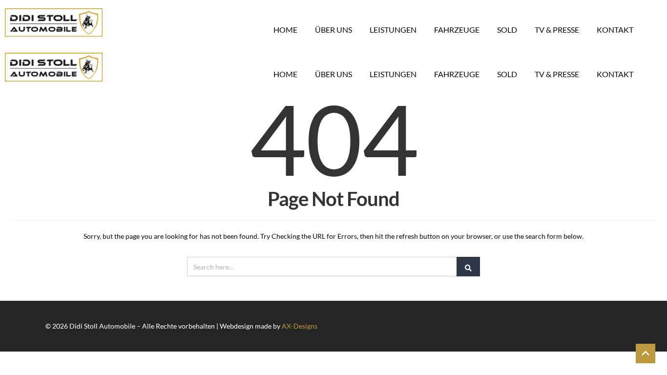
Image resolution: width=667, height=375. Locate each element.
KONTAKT (615, 29)
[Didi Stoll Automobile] (54, 22)
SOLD (507, 29)
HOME (285, 29)
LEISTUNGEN (393, 29)
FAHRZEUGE (456, 29)
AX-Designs (299, 326)
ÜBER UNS (333, 29)
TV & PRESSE (557, 29)
